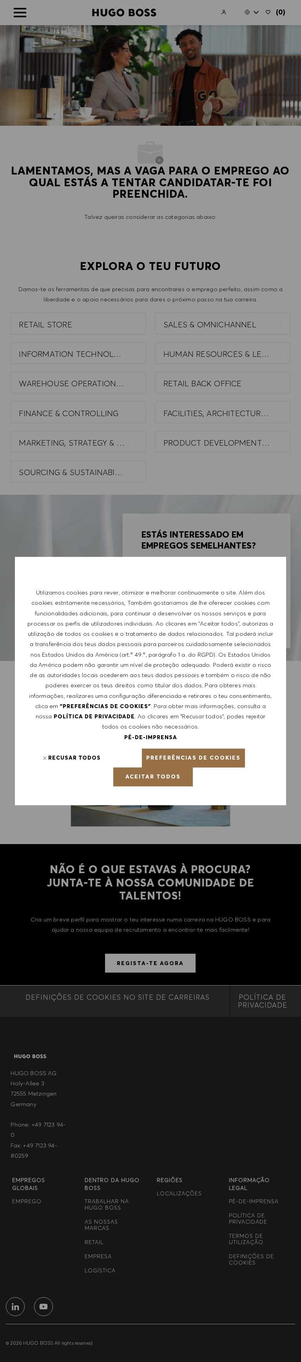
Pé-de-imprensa (150, 737)
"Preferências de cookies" (105, 706)
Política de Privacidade (94, 716)
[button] (193, 758)
